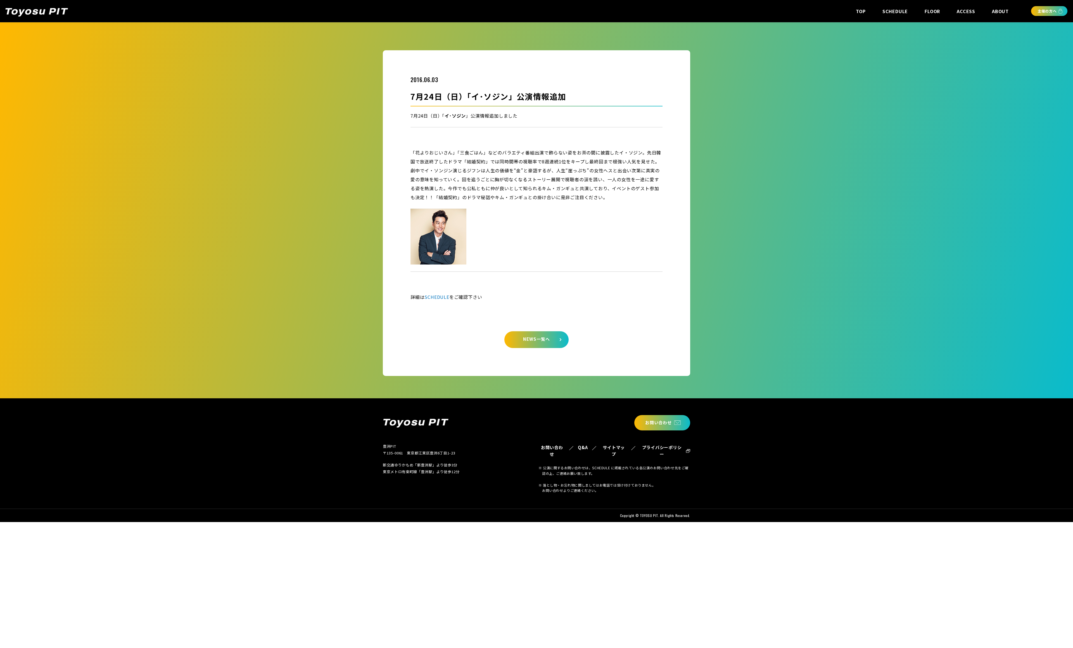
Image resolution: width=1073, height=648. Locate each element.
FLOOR (932, 11)
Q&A (583, 447)
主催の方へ (1047, 11)
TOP (860, 11)
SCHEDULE (895, 11)
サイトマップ (614, 450)
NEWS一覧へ (536, 339)
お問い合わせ (658, 422)
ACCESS (966, 11)
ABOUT (1000, 11)
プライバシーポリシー (662, 450)
